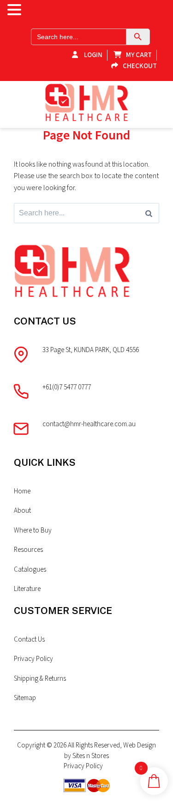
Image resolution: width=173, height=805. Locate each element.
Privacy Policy (33, 659)
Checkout (140, 66)
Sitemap (25, 698)
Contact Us (29, 639)
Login (92, 55)
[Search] (148, 213)
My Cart (139, 55)
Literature (27, 589)
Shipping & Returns (40, 678)
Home (22, 491)
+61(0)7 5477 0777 (66, 387)
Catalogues (30, 569)
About (22, 510)
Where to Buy (33, 530)
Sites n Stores (90, 756)
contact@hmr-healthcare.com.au (89, 424)
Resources (28, 550)
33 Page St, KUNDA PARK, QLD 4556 (90, 350)
